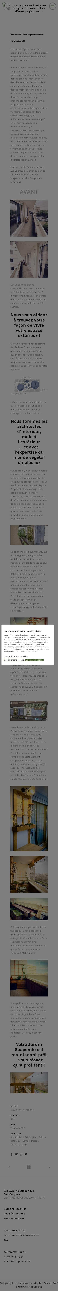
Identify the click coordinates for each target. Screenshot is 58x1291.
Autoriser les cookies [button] (35, 660)
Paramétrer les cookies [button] (16, 656)
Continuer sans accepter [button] (14, 660)
